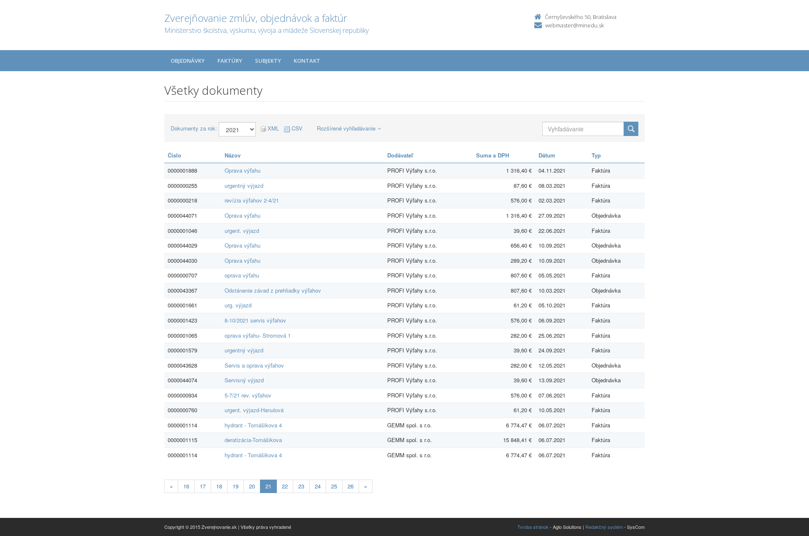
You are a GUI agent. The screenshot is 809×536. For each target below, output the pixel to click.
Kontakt (307, 60)
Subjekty (268, 60)
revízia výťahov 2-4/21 (252, 200)
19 (235, 486)
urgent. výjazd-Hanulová (254, 410)
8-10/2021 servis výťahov (255, 320)
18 (219, 486)
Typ (596, 155)
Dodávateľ (400, 155)
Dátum (546, 155)
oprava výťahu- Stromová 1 (258, 335)
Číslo (174, 155)
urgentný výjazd (244, 185)
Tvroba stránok (533, 526)
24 (318, 486)
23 (301, 486)
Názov (233, 155)
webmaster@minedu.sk (574, 25)
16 (186, 486)
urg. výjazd (238, 305)
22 (285, 486)
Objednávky (188, 60)
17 (203, 486)
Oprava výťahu (242, 170)
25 (334, 486)
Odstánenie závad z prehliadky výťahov (273, 290)
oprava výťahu (242, 275)
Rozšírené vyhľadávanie (346, 128)
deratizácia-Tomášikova (253, 440)
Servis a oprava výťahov (254, 365)
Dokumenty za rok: (194, 128)
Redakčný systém (604, 526)
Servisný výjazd (244, 380)
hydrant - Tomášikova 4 (253, 425)
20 (252, 486)
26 (351, 486)
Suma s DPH (492, 155)
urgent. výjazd (242, 231)
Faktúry (229, 60)
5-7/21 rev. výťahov (248, 395)
